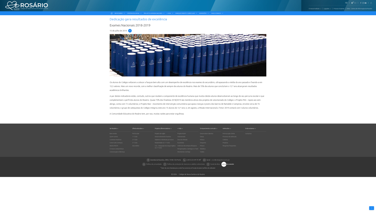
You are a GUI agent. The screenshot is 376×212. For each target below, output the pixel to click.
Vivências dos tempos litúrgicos (187, 146)
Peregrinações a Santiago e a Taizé (187, 149)
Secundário (135, 146)
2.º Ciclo (134, 139)
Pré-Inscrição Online (229, 133)
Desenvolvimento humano (163, 136)
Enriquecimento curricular (185, 13)
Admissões (203, 13)
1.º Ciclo (134, 136)
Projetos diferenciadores (153, 13)
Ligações (327, 8)
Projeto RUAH (181, 133)
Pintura (202, 146)
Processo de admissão (229, 136)
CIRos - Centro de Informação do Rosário (359, 8)
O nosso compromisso (117, 149)
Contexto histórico (115, 139)
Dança (202, 136)
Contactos (248, 133)
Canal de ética (215, 164)
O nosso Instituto (314, 8)
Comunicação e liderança (117, 152)
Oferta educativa (133, 13)
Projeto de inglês (160, 133)
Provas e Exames (339, 8)
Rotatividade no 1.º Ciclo (162, 142)
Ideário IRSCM (114, 146)
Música (202, 139)
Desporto (203, 142)
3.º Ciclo (134, 142)
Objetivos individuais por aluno (164, 139)
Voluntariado (181, 136)
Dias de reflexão (182, 139)
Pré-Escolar (135, 133)
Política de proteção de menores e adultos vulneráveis (186, 164)
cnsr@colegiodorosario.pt (221, 160)
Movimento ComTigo (183, 152)
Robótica (203, 149)
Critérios (225, 139)
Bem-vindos (113, 133)
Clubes (202, 152)
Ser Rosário (119, 13)
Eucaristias (180, 142)
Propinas (225, 142)
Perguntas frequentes (229, 146)
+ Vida (169, 13)
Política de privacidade (154, 164)
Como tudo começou (116, 142)
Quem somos (114, 136)
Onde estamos (216, 13)
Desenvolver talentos (206, 133)
